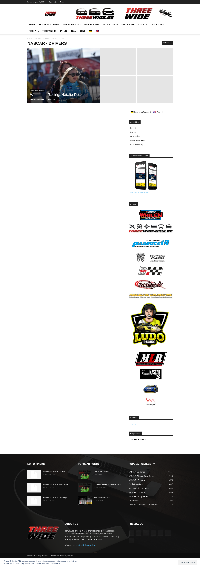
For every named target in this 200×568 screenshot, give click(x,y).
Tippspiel (34, 31)
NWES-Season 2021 (102, 497)
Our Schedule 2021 (102, 471)
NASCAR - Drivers (37, 90)
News (62, 2)
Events (63, 31)
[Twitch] (162, 2)
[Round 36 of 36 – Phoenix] (34, 474)
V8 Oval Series (110, 24)
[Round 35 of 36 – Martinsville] (34, 487)
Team (73, 31)
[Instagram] (153, 2)
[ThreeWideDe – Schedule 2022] (85, 487)
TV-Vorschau (157, 24)
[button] (169, 24)
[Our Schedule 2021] (85, 474)
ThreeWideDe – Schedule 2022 (107, 484)
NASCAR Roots (91, 24)
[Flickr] (148, 2)
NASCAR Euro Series (49, 24)
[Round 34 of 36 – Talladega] (34, 501)
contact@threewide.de (86, 545)
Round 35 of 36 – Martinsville (55, 484)
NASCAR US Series (72, 24)
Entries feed (135, 136)
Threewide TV (49, 31)
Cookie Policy (55, 563)
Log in (133, 132)
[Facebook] (144, 2)
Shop (82, 31)
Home (29, 38)
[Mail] (157, 2)
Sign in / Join (53, 2)
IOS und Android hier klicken (138, 192)
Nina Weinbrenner (37, 99)
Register (134, 128)
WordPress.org (137, 144)
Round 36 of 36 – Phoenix (54, 471)
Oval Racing (128, 24)
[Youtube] (171, 2)
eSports (142, 24)
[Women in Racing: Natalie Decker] (63, 79)
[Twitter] (166, 2)
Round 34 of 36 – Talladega (55, 497)
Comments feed (137, 140)
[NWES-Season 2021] (85, 500)
